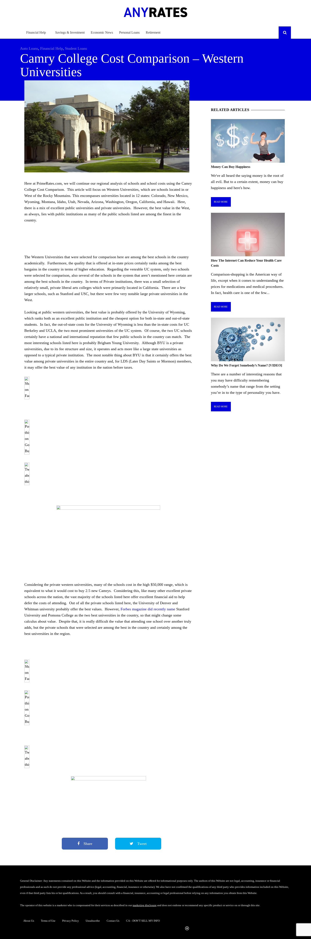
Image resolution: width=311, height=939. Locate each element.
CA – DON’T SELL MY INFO (143, 920)
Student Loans (76, 48)
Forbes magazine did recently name (148, 609)
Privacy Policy (70, 920)
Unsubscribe (93, 920)
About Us (28, 920)
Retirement (153, 32)
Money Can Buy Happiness (230, 167)
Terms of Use (48, 920)
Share (87, 844)
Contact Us (113, 920)
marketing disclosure (145, 905)
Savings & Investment (70, 32)
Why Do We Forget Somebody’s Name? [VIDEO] (246, 365)
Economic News (102, 32)
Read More (221, 201)
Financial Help (36, 32)
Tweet (141, 844)
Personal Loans (129, 32)
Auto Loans (29, 48)
